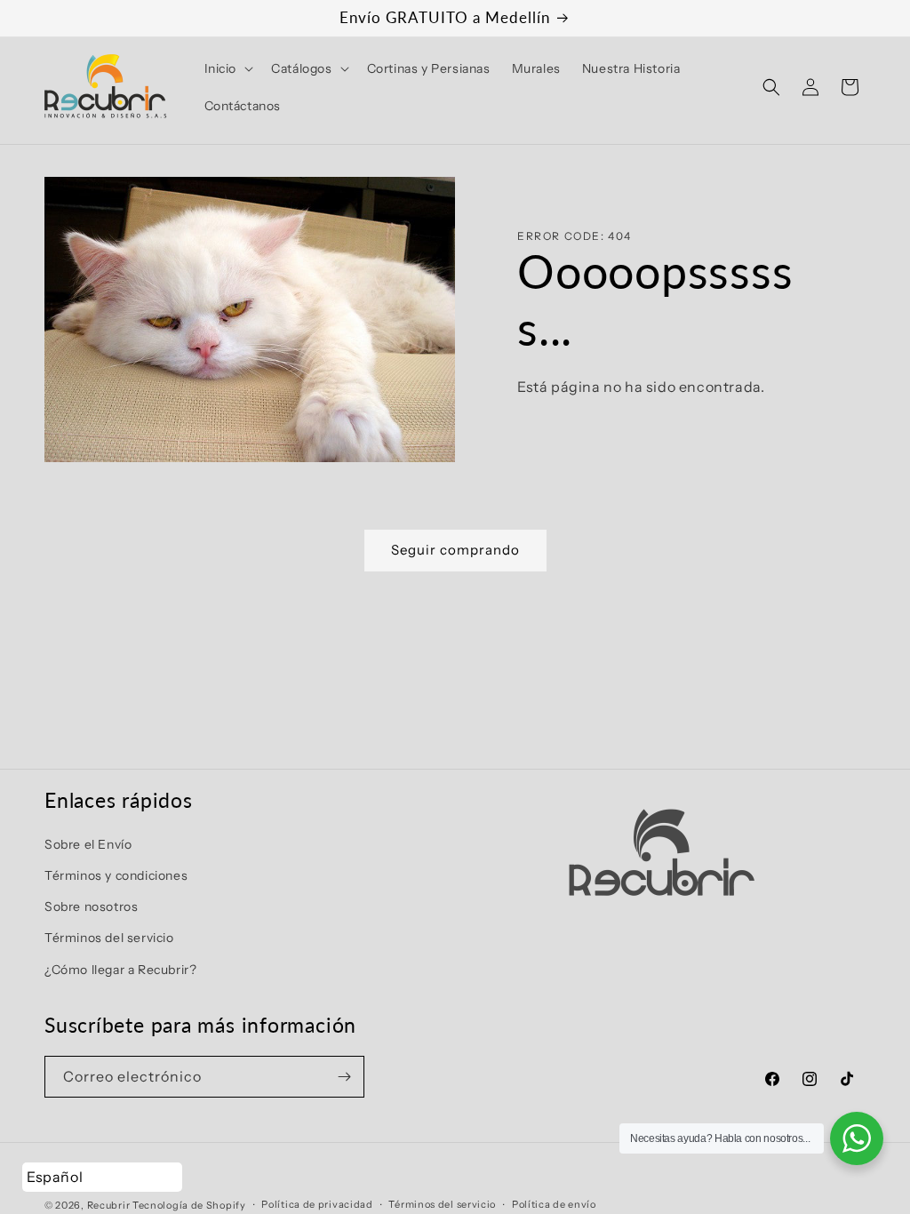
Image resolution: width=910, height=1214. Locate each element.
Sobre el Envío (88, 844)
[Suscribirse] (343, 1077)
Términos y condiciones (116, 875)
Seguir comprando (455, 549)
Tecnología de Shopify (189, 1205)
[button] (227, 68)
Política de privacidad (316, 1204)
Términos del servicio (109, 938)
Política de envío (554, 1204)
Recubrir (109, 1205)
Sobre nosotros (91, 906)
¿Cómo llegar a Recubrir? (120, 970)
